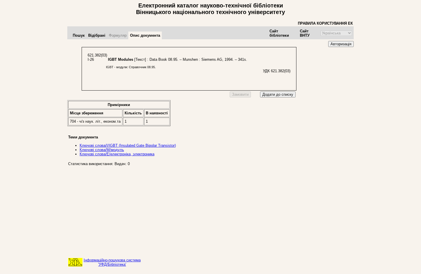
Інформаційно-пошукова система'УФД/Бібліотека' (112, 262)
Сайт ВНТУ (305, 33)
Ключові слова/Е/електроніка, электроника (117, 154)
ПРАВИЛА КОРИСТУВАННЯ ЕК (325, 23)
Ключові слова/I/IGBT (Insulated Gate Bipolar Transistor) (128, 145)
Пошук (79, 35)
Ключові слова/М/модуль (102, 150)
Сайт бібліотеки (279, 33)
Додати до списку (277, 94)
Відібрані (96, 35)
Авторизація (340, 44)
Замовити (240, 94)
